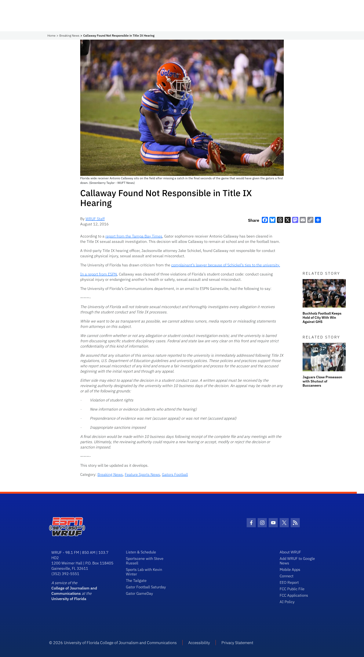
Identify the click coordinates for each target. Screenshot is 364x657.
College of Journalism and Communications (74, 590)
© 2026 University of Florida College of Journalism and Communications (113, 642)
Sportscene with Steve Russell (144, 561)
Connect (286, 575)
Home (51, 35)
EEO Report (289, 582)
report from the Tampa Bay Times (133, 236)
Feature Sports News (142, 474)
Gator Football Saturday (146, 586)
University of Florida (68, 598)
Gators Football (175, 474)
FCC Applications (294, 595)
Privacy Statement (237, 642)
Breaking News (69, 35)
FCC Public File (292, 588)
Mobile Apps (290, 569)
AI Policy (287, 601)
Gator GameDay (139, 593)
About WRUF (290, 552)
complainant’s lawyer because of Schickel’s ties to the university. (225, 265)
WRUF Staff (95, 218)
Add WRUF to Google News (297, 561)
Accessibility (199, 642)
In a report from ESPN (98, 274)
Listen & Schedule (141, 552)
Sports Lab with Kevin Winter (144, 572)
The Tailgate (136, 580)
